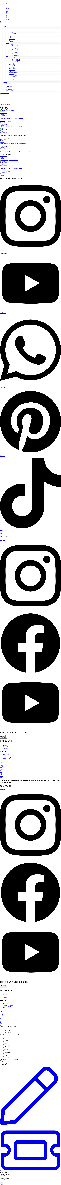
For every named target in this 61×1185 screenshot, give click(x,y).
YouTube (3, 313)
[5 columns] (7, 109)
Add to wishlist (3, 113)
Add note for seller (4, 1178)
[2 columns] (2, 109)
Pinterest (2, 456)
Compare (2, 114)
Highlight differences (9, 1032)
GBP (1, 762)
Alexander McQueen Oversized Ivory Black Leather (16, 152)
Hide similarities (8, 1030)
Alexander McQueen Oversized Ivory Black (13, 135)
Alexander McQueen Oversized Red (11, 168)
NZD (1, 773)
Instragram (3, 253)
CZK (1, 772)
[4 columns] (6, 109)
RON (1, 774)
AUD (1, 765)
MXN (1, 776)
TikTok (2, 531)
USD (1, 764)
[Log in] (1, 95)
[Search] (30, 97)
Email (1, 736)
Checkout (2, 1175)
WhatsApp (3, 388)
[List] (1, 109)
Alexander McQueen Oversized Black (11, 118)
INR (1, 768)
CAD (1, 766)
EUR (1, 770)
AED (1, 769)
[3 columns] (4, 109)
